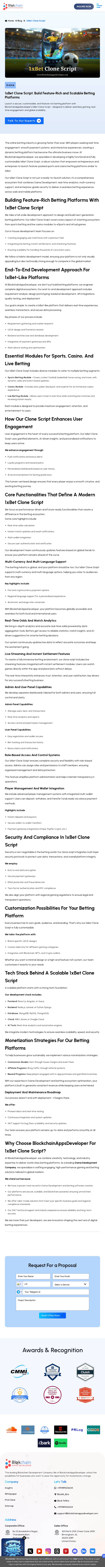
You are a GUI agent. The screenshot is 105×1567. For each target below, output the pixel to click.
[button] (19, 1284)
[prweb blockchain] (93, 1429)
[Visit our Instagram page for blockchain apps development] (48, 1551)
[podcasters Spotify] (60, 1442)
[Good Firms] (44, 1429)
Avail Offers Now (50, 1315)
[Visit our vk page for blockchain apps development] (92, 1551)
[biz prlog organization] (77, 1429)
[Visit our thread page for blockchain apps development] (57, 1551)
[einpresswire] (60, 1429)
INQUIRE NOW (84, 6)
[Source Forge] (27, 1429)
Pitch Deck (10, 1500)
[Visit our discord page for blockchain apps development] (75, 1551)
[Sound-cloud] (11, 1429)
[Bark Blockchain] (44, 1442)
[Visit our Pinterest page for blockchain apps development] (66, 1551)
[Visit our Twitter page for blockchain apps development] (30, 1551)
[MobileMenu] (99, 6)
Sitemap (9, 1506)
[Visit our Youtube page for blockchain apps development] (39, 1551)
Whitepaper (11, 1494)
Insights (9, 1488)
